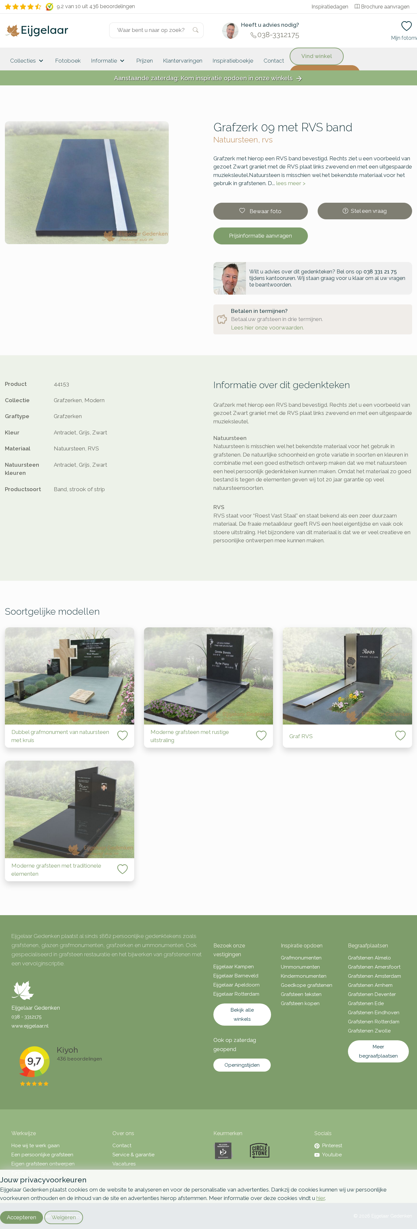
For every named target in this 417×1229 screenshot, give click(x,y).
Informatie (108, 61)
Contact (274, 60)
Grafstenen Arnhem (370, 985)
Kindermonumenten (303, 976)
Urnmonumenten (300, 967)
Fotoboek (68, 60)
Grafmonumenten (301, 958)
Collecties (27, 61)
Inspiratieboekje (233, 60)
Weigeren (63, 1217)
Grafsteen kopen (300, 1003)
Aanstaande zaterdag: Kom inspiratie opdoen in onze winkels (208, 78)
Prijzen (145, 60)
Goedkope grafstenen (306, 985)
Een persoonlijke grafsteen (42, 1155)
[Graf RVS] (347, 676)
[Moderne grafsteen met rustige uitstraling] (208, 676)
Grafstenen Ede (366, 1003)
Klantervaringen (182, 60)
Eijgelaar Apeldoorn (236, 985)
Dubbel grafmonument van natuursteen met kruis (60, 736)
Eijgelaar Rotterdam (236, 994)
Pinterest (332, 1146)
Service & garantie (133, 1155)
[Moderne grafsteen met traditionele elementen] (69, 809)
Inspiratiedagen (329, 7)
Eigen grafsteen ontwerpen (43, 1164)
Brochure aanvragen (385, 7)
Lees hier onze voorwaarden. (267, 327)
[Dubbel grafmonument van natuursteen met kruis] (69, 676)
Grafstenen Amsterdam (374, 976)
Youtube (332, 1155)
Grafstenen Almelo (369, 958)
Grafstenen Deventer (372, 994)
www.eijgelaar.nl (30, 1026)
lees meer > (291, 183)
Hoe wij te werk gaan (35, 1146)
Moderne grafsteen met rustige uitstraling (190, 736)
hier (320, 1198)
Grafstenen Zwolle (369, 1031)
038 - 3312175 (26, 1017)
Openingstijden (242, 1065)
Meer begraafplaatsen (378, 1051)
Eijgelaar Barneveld (235, 976)
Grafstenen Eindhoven (373, 1013)
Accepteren (21, 1217)
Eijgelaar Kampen (233, 967)
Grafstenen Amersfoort (374, 967)
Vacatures (124, 1164)
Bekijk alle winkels (242, 1014)
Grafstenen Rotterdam (373, 1022)
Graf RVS (301, 736)
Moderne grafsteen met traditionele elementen (56, 869)
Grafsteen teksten (301, 994)
